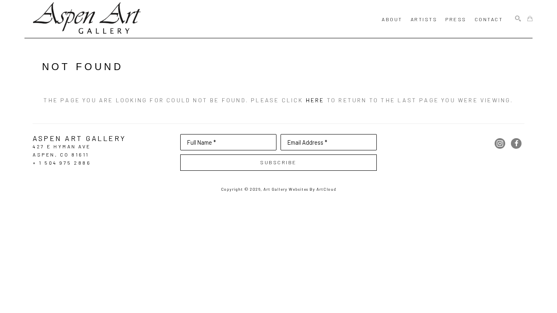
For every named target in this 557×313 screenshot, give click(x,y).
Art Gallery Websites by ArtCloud (299, 189)
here (315, 100)
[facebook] (516, 143)
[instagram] (500, 143)
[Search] (518, 19)
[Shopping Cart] (530, 19)
